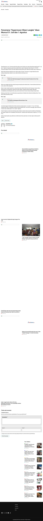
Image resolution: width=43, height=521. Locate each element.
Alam (3, 120)
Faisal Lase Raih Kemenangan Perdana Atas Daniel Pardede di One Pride (23, 78)
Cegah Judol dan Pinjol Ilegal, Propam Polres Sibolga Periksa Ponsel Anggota (29, 453)
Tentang (16, 506)
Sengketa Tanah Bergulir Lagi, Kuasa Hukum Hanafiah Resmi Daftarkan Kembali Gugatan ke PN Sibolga (30, 445)
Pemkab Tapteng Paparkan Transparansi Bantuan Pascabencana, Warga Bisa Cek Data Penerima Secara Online (30, 467)
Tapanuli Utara (20, 4)
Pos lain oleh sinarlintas (10, 125)
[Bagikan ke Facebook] (36, 35)
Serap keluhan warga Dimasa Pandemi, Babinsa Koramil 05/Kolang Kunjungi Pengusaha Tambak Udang (30, 150)
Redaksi (16, 504)
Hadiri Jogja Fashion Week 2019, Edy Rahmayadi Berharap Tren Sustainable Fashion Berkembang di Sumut (11, 403)
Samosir (33, 4)
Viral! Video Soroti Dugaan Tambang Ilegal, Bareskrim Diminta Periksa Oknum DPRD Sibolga (30, 460)
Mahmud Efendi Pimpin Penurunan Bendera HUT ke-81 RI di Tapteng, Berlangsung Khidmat (29, 488)
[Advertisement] (21, 19)
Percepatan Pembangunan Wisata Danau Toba (17, 100)
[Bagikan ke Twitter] (38, 35)
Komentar (5, 417)
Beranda (2, 4)
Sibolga (7, 4)
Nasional (7, 9)
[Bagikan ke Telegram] (41, 35)
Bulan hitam (7, 120)
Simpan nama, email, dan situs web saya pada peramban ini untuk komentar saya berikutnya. (18, 433)
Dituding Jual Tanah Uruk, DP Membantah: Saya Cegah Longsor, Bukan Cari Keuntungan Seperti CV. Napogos (30, 495)
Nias (30, 4)
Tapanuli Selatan (13, 4)
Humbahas (26, 4)
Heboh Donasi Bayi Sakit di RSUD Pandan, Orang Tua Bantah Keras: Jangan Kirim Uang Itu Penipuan (30, 474)
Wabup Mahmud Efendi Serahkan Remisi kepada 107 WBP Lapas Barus (29, 481)
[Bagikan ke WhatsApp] (39, 35)
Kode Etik (16, 508)
